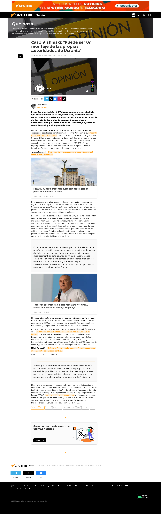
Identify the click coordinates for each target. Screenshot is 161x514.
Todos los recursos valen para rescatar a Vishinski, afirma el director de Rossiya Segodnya (60, 306)
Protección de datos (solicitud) (111, 486)
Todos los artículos (42, 107)
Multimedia (89, 466)
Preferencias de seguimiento (21, 489)
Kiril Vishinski (57, 408)
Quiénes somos (16, 486)
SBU (78, 408)
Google (92, 85)
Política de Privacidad (74, 486)
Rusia (92, 408)
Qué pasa (35, 408)
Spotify (92, 90)
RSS (126, 486)
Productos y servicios (48, 486)
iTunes (92, 81)
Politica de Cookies (91, 486)
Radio (42, 408)
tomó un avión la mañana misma (60, 395)
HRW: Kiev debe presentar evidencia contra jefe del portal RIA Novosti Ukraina (61, 190)
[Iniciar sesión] (138, 15)
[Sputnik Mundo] (22, 18)
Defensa (79, 466)
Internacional (58, 466)
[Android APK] (143, 496)
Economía (70, 466)
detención (85, 408)
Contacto (61, 486)
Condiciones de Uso (31, 486)
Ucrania (48, 408)
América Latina (44, 466)
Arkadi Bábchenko (69, 408)
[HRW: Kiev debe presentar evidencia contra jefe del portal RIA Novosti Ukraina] (64, 172)
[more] (93, 196)
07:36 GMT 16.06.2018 (39, 55)
